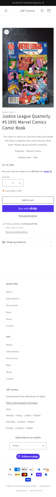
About (9, 319)
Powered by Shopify (29, 486)
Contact (10, 325)
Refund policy (44, 486)
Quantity (6, 177)
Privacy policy (21, 490)
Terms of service (36, 490)
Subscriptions (12, 298)
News (8, 312)
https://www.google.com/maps (21, 402)
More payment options (28, 216)
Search (9, 291)
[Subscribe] (43, 445)
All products (12, 305)
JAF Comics (16, 486)
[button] (6, 10)
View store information (17, 232)
